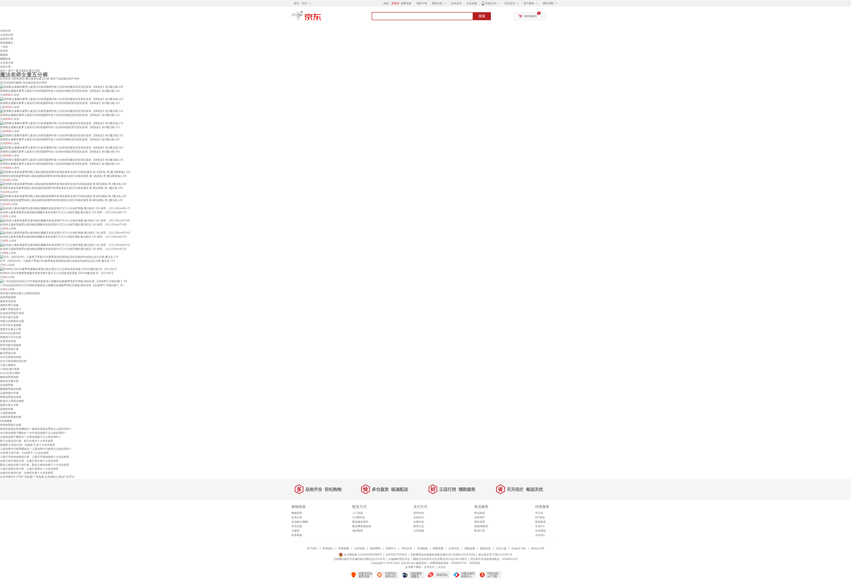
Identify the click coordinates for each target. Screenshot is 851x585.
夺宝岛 (539, 513)
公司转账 (418, 530)
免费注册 (406, 3)
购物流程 (296, 513)
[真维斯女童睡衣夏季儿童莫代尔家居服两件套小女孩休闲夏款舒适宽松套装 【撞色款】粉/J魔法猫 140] (61, 86)
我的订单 (421, 3)
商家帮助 (375, 548)
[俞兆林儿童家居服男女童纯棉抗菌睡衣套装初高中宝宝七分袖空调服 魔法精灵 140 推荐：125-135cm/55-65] (65, 232)
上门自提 (357, 513)
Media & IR (537, 548)
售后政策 (479, 513)
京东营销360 (7, 476)
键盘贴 (4, 54)
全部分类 (5, 30)
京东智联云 (51, 476)
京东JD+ (540, 535)
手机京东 (490, 3)
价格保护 (479, 517)
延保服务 (540, 521)
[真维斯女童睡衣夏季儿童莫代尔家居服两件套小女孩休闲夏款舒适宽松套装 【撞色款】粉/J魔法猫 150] (61, 135)
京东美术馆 (6, 62)
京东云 (442, 567)
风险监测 (469, 548)
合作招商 (359, 548)
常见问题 (296, 526)
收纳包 (4, 50)
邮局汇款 (418, 526)
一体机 (4, 46)
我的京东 (437, 3)
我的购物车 (530, 16)
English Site (518, 548)
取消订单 (479, 530)
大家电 (295, 530)
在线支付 (418, 517)
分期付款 (418, 521)
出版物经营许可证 (399, 559)
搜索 (481, 16)
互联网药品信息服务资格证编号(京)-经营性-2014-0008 (442, 554)
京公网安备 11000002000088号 (362, 554)
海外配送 (357, 530)
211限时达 (358, 517)
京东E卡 (540, 526)
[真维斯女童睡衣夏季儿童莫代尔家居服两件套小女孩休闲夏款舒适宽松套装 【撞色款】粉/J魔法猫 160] (61, 147)
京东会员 (456, 3)
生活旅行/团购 (299, 521)
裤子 (11, 70)
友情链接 (422, 548)
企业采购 (471, 3)
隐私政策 (485, 548)
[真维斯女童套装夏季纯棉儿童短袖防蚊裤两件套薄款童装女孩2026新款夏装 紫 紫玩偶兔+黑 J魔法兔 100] (63, 184)
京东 (321, 17)
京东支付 (429, 567)
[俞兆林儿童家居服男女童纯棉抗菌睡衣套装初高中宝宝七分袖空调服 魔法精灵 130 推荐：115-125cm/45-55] (65, 244)
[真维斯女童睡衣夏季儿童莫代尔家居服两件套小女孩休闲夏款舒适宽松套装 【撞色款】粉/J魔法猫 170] (61, 123)
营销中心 (391, 548)
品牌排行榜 (6, 38)
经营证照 (474, 563)
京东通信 (540, 530)
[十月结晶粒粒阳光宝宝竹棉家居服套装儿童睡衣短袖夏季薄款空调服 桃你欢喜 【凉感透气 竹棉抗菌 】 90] (63, 281)
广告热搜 (38, 476)
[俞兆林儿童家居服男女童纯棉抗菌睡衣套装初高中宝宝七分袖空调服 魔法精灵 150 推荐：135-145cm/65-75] (65, 208)
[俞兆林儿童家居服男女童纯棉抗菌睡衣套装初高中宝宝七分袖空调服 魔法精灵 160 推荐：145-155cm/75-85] (65, 220)
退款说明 (479, 521)
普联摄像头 (6, 42)
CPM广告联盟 (24, 476)
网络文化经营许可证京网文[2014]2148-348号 (440, 559)
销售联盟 (438, 548)
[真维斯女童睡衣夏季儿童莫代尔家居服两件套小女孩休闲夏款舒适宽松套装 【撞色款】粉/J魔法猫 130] (61, 159)
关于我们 (312, 548)
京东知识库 (6, 34)
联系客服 (296, 535)
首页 (2, 70)
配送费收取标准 (361, 526)
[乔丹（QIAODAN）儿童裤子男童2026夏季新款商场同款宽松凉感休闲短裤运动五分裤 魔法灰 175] (59, 256)
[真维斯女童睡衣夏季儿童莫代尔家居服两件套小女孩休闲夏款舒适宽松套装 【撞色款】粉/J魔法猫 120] (61, 98)
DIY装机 (540, 517)
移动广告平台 (66, 476)
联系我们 (328, 548)
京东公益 (501, 548)
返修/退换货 (481, 526)
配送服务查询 (360, 521)
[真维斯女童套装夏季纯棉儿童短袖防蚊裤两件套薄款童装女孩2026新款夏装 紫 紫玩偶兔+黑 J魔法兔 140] (63, 196)
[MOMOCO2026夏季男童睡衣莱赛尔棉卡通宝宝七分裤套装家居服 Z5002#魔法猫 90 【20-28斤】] (59, 268)
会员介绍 (296, 517)
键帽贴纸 (5, 58)
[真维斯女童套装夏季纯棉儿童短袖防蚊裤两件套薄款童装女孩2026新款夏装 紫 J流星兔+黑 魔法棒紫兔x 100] (65, 171)
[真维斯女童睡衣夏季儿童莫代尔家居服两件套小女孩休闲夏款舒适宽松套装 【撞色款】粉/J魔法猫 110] (61, 111)
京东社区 (454, 548)
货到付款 (418, 513)
